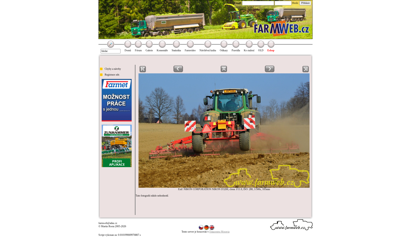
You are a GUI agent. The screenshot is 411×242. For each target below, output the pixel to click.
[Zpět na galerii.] (224, 71)
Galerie (149, 50)
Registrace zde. (112, 74)
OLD (261, 50)
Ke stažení (249, 50)
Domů (128, 50)
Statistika (176, 50)
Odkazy (224, 50)
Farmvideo (190, 50)
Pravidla (236, 50)
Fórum (138, 50)
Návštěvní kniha (208, 50)
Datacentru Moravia (219, 231)
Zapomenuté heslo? (244, 6)
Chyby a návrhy (113, 68)
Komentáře (162, 50)
